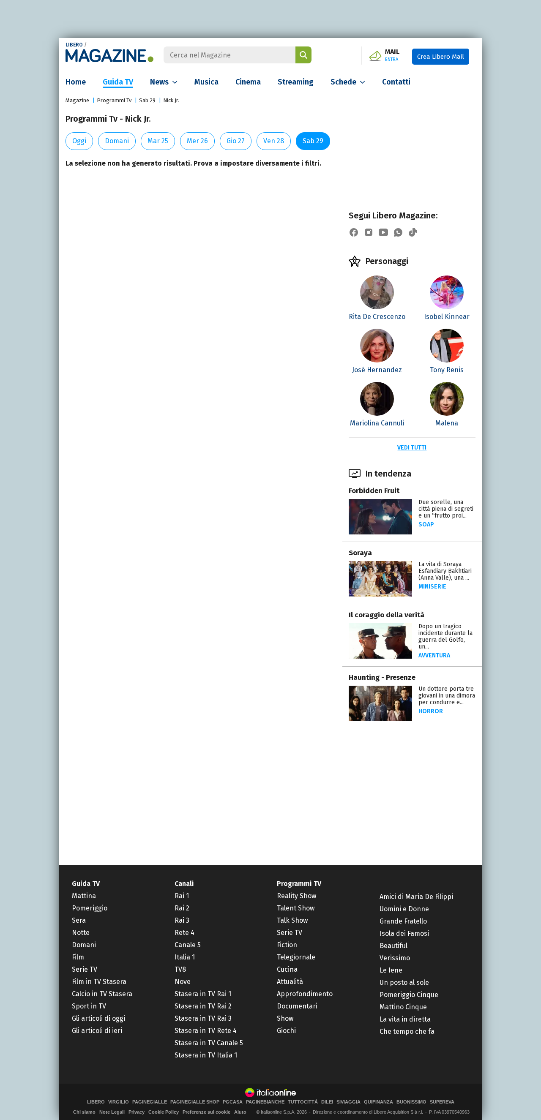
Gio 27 (236, 141)
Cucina (287, 969)
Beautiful (393, 946)
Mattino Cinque (403, 1007)
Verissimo (395, 958)
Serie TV (84, 969)
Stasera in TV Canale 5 (209, 1043)
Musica (206, 82)
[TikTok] (413, 232)
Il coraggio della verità (386, 614)
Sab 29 (147, 100)
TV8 (180, 969)
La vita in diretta (405, 1019)
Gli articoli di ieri (97, 1031)
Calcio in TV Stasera (102, 994)
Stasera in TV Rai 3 (203, 1018)
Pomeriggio (89, 908)
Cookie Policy (163, 1112)
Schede (343, 82)
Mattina (84, 896)
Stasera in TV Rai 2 (203, 1006)
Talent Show (295, 908)
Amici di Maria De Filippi (416, 897)
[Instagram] (368, 232)
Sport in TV (89, 1006)
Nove (183, 982)
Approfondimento (305, 994)
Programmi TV (299, 884)
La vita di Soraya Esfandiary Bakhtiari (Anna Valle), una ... (445, 571)
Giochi (286, 1031)
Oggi (79, 141)
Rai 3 (182, 920)
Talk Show (292, 920)
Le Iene (391, 970)
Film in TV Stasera (99, 982)
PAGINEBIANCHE (265, 1102)
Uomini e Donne (404, 909)
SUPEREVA (442, 1102)
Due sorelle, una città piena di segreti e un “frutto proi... (445, 509)
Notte (81, 933)
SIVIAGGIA (348, 1102)
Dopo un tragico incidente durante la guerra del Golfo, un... (445, 636)
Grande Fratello (403, 921)
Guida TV (118, 82)
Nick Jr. (171, 100)
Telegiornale (296, 957)
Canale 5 (188, 945)
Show (285, 1018)
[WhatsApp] (398, 232)
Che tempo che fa (407, 1031)
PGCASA (233, 1102)
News (159, 82)
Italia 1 (185, 957)
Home (76, 82)
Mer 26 (197, 141)
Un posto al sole (404, 982)
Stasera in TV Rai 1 (203, 994)
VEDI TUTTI (411, 447)
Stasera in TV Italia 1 (206, 1055)
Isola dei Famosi (404, 933)
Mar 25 (158, 141)
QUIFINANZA (378, 1102)
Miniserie (432, 586)
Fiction (287, 945)
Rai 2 (182, 908)
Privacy (136, 1112)
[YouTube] (383, 232)
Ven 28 (273, 141)
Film (78, 957)
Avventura (434, 655)
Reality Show (296, 896)
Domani (117, 141)
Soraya (360, 552)
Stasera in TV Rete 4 (206, 1031)
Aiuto (240, 1112)
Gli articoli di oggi (98, 1018)
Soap (426, 524)
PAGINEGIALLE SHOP (194, 1102)
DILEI (327, 1102)
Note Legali (112, 1112)
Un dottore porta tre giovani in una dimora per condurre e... (446, 695)
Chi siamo (84, 1112)
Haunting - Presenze (382, 677)
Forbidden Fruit (374, 490)
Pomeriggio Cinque (409, 995)
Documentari (297, 1006)
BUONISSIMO (411, 1102)
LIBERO (74, 45)
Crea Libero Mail (440, 56)
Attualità (290, 982)
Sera (79, 920)
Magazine (77, 100)
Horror (430, 711)
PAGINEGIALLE (149, 1102)
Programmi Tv (114, 100)
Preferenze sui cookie (206, 1112)
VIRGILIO (118, 1102)
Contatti (396, 82)
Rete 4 (184, 933)
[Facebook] (354, 232)
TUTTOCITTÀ (303, 1102)
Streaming (296, 82)
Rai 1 (182, 896)
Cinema (248, 82)
